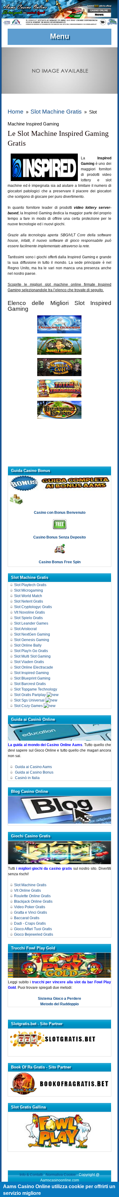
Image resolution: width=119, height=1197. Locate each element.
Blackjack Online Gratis (33, 901)
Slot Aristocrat (25, 629)
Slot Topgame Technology (35, 689)
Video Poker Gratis (29, 907)
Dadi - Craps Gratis (30, 923)
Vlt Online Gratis (27, 890)
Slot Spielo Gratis (28, 618)
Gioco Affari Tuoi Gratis (33, 929)
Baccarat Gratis (26, 918)
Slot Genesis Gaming (31, 640)
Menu (59, 36)
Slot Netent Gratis (28, 601)
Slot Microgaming (28, 590)
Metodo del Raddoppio (59, 1004)
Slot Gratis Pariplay (30, 695)
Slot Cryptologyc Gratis (33, 607)
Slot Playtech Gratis (30, 585)
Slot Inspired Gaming (31, 673)
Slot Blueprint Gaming (32, 678)
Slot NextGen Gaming (32, 634)
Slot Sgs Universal (29, 700)
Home (15, 111)
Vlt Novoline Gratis (29, 612)
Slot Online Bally (27, 645)
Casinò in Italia (27, 778)
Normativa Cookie (61, 1175)
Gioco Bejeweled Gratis (33, 934)
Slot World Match (28, 596)
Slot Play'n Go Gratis (31, 651)
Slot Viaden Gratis (29, 662)
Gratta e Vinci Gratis (30, 912)
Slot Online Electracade (34, 667)
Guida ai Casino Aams (33, 767)
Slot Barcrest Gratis (30, 684)
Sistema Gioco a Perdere (59, 998)
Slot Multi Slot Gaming (32, 656)
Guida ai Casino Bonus (34, 772)
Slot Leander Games (31, 623)
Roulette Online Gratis (32, 896)
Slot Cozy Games (28, 706)
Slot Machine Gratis (56, 111)
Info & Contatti (31, 1175)
